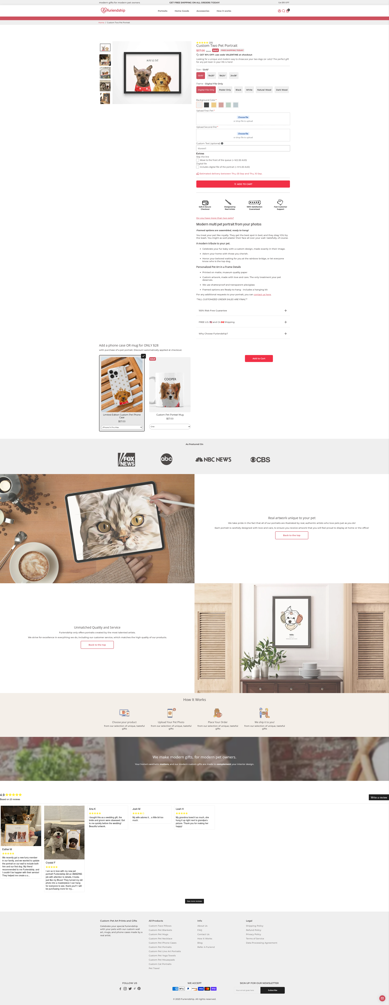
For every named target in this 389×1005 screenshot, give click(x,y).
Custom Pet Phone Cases (162, 943)
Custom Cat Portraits (160, 964)
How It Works (204, 938)
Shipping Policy (254, 926)
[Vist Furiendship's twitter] (130, 989)
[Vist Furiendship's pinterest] (139, 989)
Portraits (162, 11)
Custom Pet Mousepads (162, 960)
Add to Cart (259, 358)
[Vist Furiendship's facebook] (120, 989)
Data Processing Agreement (261, 943)
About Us (202, 926)
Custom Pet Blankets (160, 930)
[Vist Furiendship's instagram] (125, 989)
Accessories (202, 11)
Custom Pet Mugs (158, 934)
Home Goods (182, 11)
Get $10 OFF (283, 2)
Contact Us (203, 934)
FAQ (199, 930)
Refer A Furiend (206, 947)
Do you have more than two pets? (215, 218)
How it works (224, 11)
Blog (200, 943)
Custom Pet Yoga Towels (162, 955)
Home (101, 22)
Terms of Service (255, 938)
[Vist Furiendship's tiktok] (134, 989)
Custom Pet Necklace (160, 938)
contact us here (262, 294)
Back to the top (291, 535)
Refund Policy (253, 930)
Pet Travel (154, 968)
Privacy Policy (253, 934)
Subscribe (272, 990)
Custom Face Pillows (160, 926)
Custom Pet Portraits (160, 947)
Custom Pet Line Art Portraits (165, 951)
